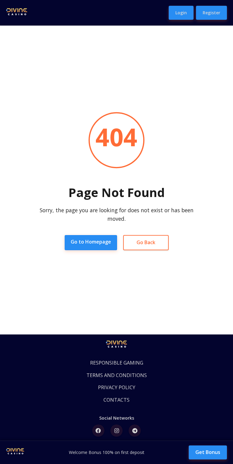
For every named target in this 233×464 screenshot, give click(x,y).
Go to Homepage (91, 241)
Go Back (146, 242)
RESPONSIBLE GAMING (116, 362)
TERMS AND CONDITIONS (116, 375)
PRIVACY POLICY (116, 387)
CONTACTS (116, 399)
